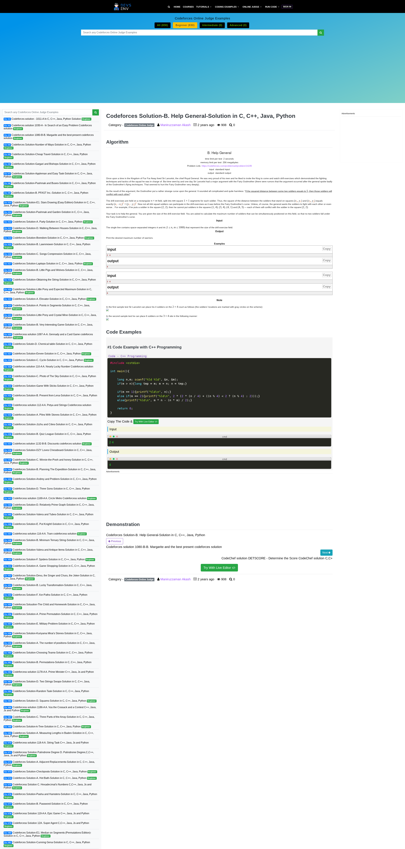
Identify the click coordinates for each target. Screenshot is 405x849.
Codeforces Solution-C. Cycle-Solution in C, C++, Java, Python (48, 360)
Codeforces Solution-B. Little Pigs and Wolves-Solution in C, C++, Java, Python (48, 272)
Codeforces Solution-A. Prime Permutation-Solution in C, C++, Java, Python (50, 616)
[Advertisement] (202, 65)
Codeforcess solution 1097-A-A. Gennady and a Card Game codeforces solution (48, 336)
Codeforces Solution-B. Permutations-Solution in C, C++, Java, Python (47, 664)
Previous (115, 541)
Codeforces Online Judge (139, 125)
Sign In (287, 6)
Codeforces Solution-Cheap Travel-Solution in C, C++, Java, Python (46, 156)
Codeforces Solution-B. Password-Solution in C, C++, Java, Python (46, 805)
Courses (188, 7)
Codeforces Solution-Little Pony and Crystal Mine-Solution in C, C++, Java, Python (50, 317)
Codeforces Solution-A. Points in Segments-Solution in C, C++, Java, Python (47, 307)
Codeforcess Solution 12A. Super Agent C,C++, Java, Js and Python (46, 825)
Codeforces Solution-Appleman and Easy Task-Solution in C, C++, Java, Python (48, 175)
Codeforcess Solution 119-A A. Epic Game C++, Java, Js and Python (46, 815)
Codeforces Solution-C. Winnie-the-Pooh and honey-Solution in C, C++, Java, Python (48, 461)
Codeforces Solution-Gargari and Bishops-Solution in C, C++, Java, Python (50, 165)
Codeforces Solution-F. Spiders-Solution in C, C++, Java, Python (49, 559)
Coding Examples (226, 7)
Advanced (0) (238, 25)
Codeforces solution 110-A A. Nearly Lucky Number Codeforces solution (48, 368)
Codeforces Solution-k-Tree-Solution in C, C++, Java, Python (47, 726)
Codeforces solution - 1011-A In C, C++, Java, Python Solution (47, 119)
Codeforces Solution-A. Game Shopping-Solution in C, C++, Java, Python (49, 567)
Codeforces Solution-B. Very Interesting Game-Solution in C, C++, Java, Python (48, 326)
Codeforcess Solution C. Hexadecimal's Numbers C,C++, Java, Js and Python (47, 786)
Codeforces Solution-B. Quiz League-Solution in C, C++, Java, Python (47, 435)
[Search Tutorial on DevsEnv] (169, 6)
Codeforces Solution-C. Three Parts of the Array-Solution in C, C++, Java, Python (49, 718)
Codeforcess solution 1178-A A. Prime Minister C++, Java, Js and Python (49, 673)
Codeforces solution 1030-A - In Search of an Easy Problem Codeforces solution (48, 127)
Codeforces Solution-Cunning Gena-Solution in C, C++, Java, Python (47, 844)
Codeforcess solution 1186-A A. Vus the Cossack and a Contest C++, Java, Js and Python (50, 709)
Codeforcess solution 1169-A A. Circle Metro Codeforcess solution (50, 498)
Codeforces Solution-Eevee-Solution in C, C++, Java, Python (47, 353)
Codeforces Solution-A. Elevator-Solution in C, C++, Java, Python (50, 299)
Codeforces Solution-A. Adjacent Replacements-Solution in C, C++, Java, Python (49, 763)
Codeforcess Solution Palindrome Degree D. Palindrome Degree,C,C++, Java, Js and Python (49, 754)
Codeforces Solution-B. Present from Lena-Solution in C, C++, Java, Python (50, 397)
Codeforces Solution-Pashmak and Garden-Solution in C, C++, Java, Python (46, 214)
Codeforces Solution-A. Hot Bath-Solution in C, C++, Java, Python (50, 778)
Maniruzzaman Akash (176, 125)
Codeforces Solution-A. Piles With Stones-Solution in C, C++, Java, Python (50, 416)
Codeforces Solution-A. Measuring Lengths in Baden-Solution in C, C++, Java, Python (49, 734)
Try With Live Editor (145, 421)
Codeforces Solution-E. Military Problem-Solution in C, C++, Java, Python (49, 625)
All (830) (162, 25)
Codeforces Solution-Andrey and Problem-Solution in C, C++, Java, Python (50, 480)
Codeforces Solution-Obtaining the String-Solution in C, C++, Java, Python (50, 281)
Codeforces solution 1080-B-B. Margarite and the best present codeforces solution (49, 136)
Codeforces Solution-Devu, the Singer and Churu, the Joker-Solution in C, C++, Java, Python (49, 577)
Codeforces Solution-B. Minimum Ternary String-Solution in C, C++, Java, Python (49, 542)
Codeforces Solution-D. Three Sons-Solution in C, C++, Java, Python (47, 490)
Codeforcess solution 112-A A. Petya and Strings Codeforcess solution (47, 407)
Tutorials (202, 7)
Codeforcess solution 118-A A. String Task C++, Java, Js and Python (46, 744)
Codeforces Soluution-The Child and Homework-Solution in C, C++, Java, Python (49, 606)
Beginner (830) (185, 25)
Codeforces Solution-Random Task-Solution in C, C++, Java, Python (46, 693)
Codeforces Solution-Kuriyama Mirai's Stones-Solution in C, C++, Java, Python (48, 635)
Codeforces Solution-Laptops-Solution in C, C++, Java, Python (48, 263)
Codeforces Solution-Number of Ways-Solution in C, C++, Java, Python (47, 146)
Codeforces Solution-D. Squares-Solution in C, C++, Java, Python (50, 700)
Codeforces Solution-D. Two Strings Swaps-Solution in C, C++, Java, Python (47, 683)
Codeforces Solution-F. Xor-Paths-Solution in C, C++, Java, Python (45, 596)
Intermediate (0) (212, 25)
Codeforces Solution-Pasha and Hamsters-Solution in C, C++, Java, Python (50, 796)
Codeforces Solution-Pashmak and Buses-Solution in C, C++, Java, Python (50, 185)
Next (325, 552)
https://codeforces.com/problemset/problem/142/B (227, 166)
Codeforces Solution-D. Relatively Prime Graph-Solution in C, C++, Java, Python (49, 506)
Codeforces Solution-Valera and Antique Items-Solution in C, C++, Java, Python (48, 551)
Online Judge (251, 7)
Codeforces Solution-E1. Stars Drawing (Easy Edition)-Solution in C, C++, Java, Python (49, 204)
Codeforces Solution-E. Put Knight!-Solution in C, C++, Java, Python (46, 526)
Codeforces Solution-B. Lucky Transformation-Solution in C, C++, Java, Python (48, 587)
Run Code (271, 7)
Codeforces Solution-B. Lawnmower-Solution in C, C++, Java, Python (47, 246)
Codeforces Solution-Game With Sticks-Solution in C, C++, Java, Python (48, 387)
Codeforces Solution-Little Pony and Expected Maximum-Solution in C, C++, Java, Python (48, 291)
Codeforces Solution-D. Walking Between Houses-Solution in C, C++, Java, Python (50, 230)
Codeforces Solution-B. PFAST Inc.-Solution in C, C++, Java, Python (46, 194)
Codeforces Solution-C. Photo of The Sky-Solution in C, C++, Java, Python (50, 378)
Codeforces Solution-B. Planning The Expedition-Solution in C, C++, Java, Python (50, 471)
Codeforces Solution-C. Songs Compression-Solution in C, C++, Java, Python (47, 255)
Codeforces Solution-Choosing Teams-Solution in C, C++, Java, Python (48, 654)
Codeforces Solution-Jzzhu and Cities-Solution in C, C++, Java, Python (48, 426)
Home (177, 7)
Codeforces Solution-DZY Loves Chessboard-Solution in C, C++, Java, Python (48, 452)
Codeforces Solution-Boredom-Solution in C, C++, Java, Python (48, 237)
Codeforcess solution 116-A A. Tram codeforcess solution (45, 533)
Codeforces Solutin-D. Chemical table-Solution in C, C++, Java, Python (48, 345)
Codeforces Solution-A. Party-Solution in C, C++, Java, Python (48, 221)
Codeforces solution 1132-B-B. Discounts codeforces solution (47, 443)
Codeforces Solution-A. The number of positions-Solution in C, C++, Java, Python (49, 644)
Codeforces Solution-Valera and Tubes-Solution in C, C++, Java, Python (48, 516)
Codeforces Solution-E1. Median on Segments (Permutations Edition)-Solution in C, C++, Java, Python (47, 834)
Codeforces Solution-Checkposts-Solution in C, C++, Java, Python (50, 771)
